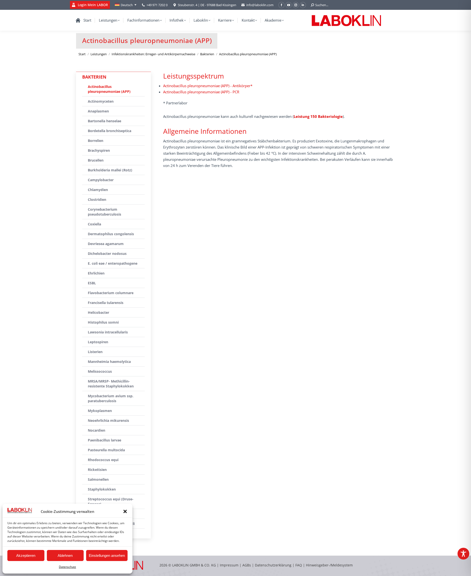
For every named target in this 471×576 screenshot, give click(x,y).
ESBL (92, 283)
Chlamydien (98, 189)
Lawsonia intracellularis (108, 332)
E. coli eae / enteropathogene (112, 263)
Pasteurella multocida (106, 450)
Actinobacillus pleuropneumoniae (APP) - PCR (201, 91)
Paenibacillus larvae (104, 440)
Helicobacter (98, 312)
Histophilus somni (103, 322)
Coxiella (94, 224)
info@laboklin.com (260, 5)
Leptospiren (98, 342)
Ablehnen (65, 555)
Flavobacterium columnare (110, 292)
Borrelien (95, 140)
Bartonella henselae (104, 121)
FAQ (298, 565)
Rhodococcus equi (103, 459)
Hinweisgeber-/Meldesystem (329, 565)
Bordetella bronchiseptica (109, 130)
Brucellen (96, 160)
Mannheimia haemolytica (109, 361)
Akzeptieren (25, 555)
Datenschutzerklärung (273, 565)
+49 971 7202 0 (157, 5)
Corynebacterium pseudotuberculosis (104, 212)
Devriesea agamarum (106, 243)
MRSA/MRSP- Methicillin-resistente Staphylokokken (111, 383)
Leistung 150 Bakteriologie (318, 116)
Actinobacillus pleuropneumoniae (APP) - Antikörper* (207, 85)
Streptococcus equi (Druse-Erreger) (110, 501)
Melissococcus (100, 371)
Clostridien (97, 199)
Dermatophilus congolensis (111, 234)
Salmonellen (98, 479)
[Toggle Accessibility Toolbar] (463, 553)
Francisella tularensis (105, 302)
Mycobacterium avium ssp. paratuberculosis (110, 398)
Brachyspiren (99, 150)
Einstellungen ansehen (107, 555)
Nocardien (96, 430)
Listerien (95, 351)
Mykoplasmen (100, 410)
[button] (125, 511)
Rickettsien (97, 469)
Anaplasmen (98, 111)
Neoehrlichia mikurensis (108, 420)
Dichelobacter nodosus (107, 253)
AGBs (247, 565)
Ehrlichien (96, 273)
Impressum (229, 565)
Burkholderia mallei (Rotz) (110, 170)
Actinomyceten (101, 101)
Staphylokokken (102, 489)
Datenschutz (67, 567)
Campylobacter (101, 180)
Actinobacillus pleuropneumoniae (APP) (109, 89)
